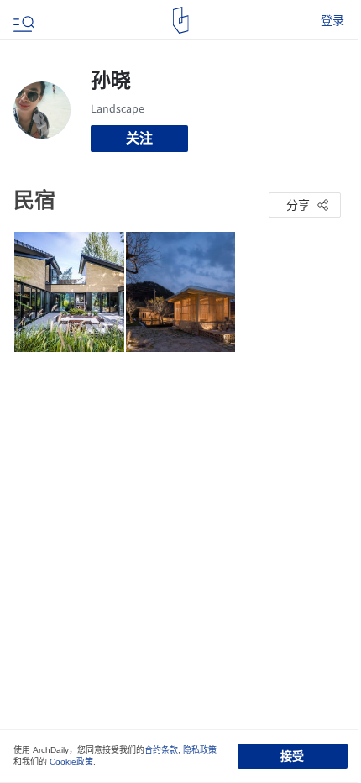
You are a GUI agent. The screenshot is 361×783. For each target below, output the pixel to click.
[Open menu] (22, 20)
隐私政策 (200, 749)
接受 (292, 756)
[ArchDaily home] (181, 20)
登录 (332, 20)
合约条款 (161, 749)
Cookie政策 (71, 761)
